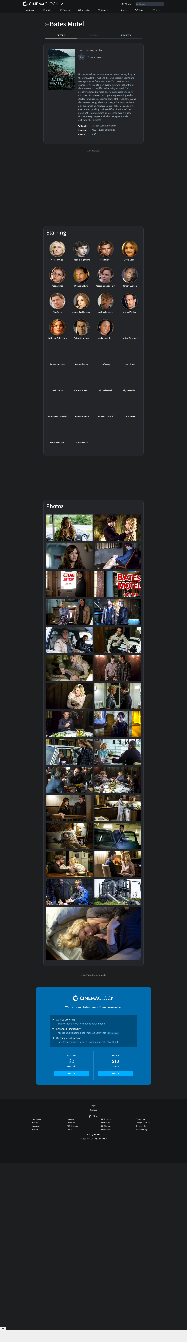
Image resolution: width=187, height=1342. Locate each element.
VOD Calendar (72, 1126)
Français (93, 1110)
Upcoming (105, 10)
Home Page (36, 1119)
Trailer (93, 35)
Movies (48, 10)
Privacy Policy (141, 1129)
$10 (115, 1064)
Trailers (124, 10)
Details (61, 35)
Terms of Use (141, 1126)
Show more (113, 1033)
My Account (106, 1119)
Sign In (127, 4)
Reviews (126, 35)
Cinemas (66, 10)
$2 (71, 1064)
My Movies (105, 1122)
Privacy (95, 1116)
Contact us (140, 1119)
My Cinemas (106, 1126)
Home (31, 10)
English (94, 1105)
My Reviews (106, 1129)
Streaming (85, 10)
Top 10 (141, 10)
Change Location (143, 1122)
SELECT (71, 1073)
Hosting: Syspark (93, 1134)
